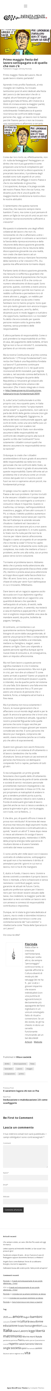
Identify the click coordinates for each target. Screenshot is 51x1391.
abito (10, 1317)
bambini (36, 1317)
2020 (5, 1317)
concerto (6, 1322)
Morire (25, 1336)
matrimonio (12, 1336)
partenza (14, 1340)
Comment (7, 1143)
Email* (5, 1185)
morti (32, 1336)
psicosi (32, 1340)
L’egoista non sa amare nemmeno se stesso (29, 1294)
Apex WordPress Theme (17, 1388)
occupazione (10, 1074)
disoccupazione (20, 1064)
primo (21, 1074)
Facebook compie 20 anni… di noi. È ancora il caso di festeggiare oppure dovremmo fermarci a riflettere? (23, 1256)
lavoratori (8, 1069)
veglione (17, 1354)
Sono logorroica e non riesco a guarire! (27, 1302)
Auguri (26, 1317)
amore (18, 1316)
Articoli (28, 1041)
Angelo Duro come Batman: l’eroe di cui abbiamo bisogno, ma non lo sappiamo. (22, 1262)
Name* (6, 1173)
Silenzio (38, 1344)
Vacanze (6, 1354)
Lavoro (19, 1069)
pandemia (6, 1340)
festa (32, 1064)
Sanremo (29, 1344)
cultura (24, 1321)
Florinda (31, 944)
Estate (21, 1325)
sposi (24, 1348)
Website (38, 1041)
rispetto (13, 1343)
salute (22, 1344)
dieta (32, 1321)
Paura (21, 1340)
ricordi (5, 1344)
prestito (27, 1340)
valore (12, 1354)
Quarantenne (40, 1340)
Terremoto (31, 1348)
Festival (28, 1325)
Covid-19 (14, 1321)
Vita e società (23, 1057)
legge (31, 1331)
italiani (15, 1331)
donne (39, 1321)
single (6, 1348)
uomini (38, 1348)
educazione (10, 1325)
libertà (40, 1331)
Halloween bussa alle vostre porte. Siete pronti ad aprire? (25, 1268)
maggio (29, 1069)
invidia (44, 1326)
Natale (39, 1336)
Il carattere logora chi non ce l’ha (21, 1090)
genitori (37, 1325)
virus (22, 1354)
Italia (7, 1330)
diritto (7, 1064)
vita (27, 1352)
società (16, 1348)
